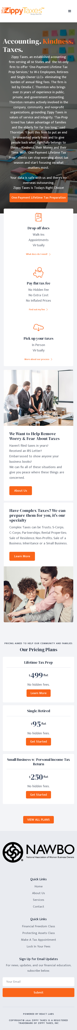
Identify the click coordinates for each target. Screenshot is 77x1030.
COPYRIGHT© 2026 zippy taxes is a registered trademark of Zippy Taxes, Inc (38, 1021)
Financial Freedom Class (38, 926)
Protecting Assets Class (38, 933)
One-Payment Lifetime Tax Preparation (38, 197)
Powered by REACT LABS (38, 1014)
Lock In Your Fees (38, 946)
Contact (38, 906)
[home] (24, 11)
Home (39, 886)
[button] (69, 11)
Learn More (22, 556)
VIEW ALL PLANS (38, 819)
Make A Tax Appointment (38, 939)
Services (38, 899)
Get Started (38, 741)
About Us (20, 490)
